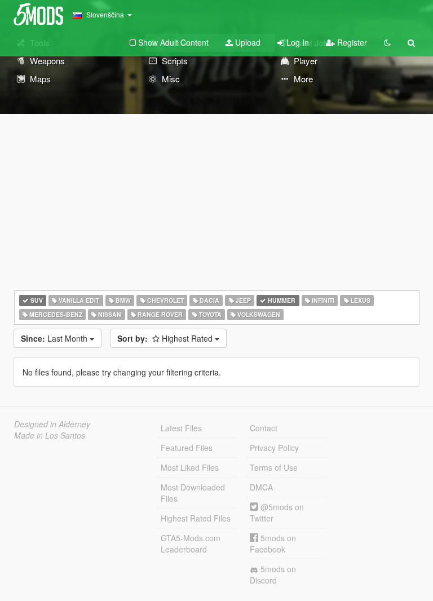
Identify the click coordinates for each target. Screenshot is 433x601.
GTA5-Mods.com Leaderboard (190, 543)
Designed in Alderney (52, 424)
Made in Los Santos (49, 435)
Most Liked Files (190, 467)
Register (351, 42)
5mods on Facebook (273, 543)
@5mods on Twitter (277, 512)
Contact (263, 428)
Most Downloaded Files (193, 492)
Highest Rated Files (196, 518)
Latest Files (181, 428)
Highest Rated (166, 338)
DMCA (261, 487)
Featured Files (187, 447)
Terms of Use (274, 467)
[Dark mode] (387, 42)
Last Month (55, 338)
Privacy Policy (274, 447)
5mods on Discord (273, 574)
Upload (246, 42)
